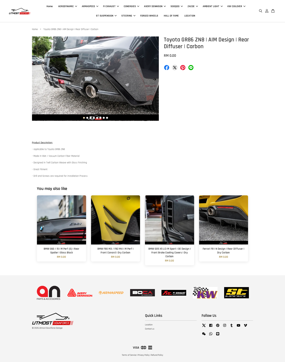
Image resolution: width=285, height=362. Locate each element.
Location (149, 324)
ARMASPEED (88, 6)
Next (154, 79)
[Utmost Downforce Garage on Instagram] (224, 327)
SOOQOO (175, 6)
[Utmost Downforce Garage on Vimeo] (245, 327)
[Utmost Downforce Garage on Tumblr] (231, 327)
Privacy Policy (144, 355)
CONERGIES (130, 6)
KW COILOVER (234, 6)
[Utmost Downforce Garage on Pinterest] (217, 327)
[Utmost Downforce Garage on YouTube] (238, 327)
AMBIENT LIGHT (211, 6)
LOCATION (189, 15)
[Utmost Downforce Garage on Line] (217, 335)
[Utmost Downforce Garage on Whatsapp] (210, 335)
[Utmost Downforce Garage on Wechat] (204, 335)
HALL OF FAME (171, 15)
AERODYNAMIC (66, 6)
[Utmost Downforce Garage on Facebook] (210, 327)
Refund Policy (157, 355)
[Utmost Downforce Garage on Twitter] (204, 327)
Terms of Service (129, 355)
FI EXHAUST (109, 6)
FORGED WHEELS (149, 15)
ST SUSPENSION (104, 15)
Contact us (149, 329)
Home (50, 6)
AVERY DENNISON (153, 6)
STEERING (126, 15)
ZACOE (191, 6)
